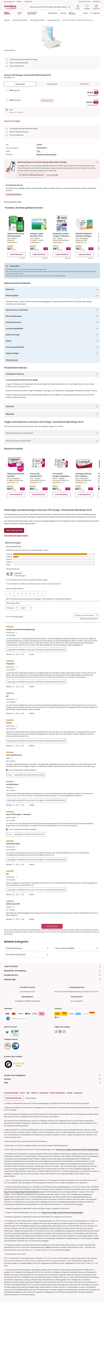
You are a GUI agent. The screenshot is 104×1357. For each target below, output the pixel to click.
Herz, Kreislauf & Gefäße (37, 20)
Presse (22, 1093)
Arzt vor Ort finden (52, 175)
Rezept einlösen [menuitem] (7, 13)
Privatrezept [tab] (84, 84)
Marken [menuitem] (85, 13)
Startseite (7, 20)
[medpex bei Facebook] (56, 1031)
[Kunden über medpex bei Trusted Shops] (15, 1064)
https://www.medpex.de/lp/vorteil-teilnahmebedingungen (77, 1149)
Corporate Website (11, 1093)
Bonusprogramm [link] (9, 1)
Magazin (19, 1)
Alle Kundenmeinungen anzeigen (16, 535)
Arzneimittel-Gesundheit (20, 20)
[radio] (7, 90)
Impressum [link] (78, 1093)
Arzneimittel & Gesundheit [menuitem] (32, 13)
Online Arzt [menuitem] (20, 13)
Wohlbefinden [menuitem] (53, 13)
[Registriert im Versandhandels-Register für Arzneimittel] (15, 1033)
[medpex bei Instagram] (60, 1031)
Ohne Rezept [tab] (20, 84)
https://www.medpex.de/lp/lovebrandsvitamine (21, 1192)
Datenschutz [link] (44, 1093)
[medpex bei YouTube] (64, 1031)
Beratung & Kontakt (84, 1)
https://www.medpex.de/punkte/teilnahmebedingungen (62, 1212)
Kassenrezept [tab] (52, 84)
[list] (52, 37)
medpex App (28, 1)
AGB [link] (28, 1093)
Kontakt (70, 1093)
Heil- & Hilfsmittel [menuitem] (72, 13)
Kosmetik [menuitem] (63, 13)
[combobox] (50, 7)
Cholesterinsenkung (53, 20)
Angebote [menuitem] (96, 13)
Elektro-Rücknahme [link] (57, 1093)
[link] (7, 1046)
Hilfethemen (96, 1)
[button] (31, 175)
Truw (38, 151)
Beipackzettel (13, 360)
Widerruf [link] (34, 1093)
